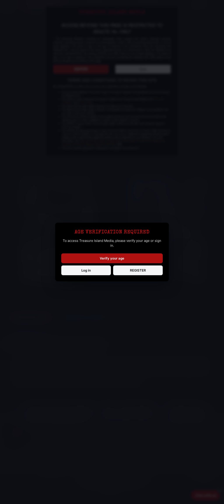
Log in (86, 270)
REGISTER (138, 270)
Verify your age (112, 258)
